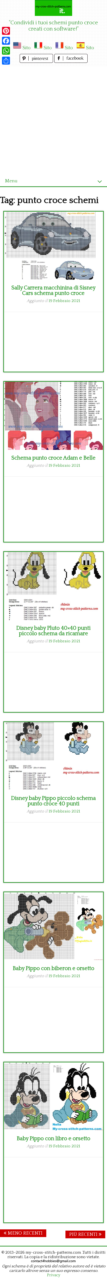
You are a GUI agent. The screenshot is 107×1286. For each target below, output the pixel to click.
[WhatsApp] (6, 51)
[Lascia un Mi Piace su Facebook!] (71, 61)
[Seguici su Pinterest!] (37, 61)
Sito (26, 47)
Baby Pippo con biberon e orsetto (53, 968)
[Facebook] (6, 41)
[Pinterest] (6, 31)
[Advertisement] (53, 120)
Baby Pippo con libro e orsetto (53, 1138)
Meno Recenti (24, 1233)
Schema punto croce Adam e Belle (53, 458)
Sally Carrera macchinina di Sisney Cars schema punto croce (53, 290)
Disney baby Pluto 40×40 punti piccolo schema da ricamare (53, 631)
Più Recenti (84, 1234)
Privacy (53, 1275)
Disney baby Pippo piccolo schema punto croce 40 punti (53, 801)
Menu (11, 181)
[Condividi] (6, 61)
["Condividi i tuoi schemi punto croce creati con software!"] (53, 8)
